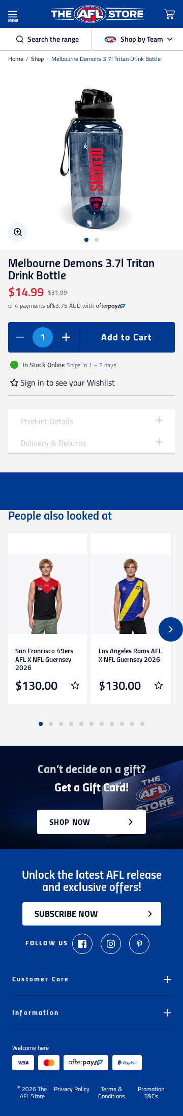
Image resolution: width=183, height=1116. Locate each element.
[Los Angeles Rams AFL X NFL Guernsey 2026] (130, 594)
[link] (111, 305)
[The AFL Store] (97, 14)
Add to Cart (126, 337)
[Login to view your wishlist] (75, 685)
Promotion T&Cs (151, 1093)
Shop (37, 58)
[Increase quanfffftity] (66, 337)
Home (15, 58)
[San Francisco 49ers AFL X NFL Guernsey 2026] (47, 594)
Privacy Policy (71, 1090)
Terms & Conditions (111, 1093)
